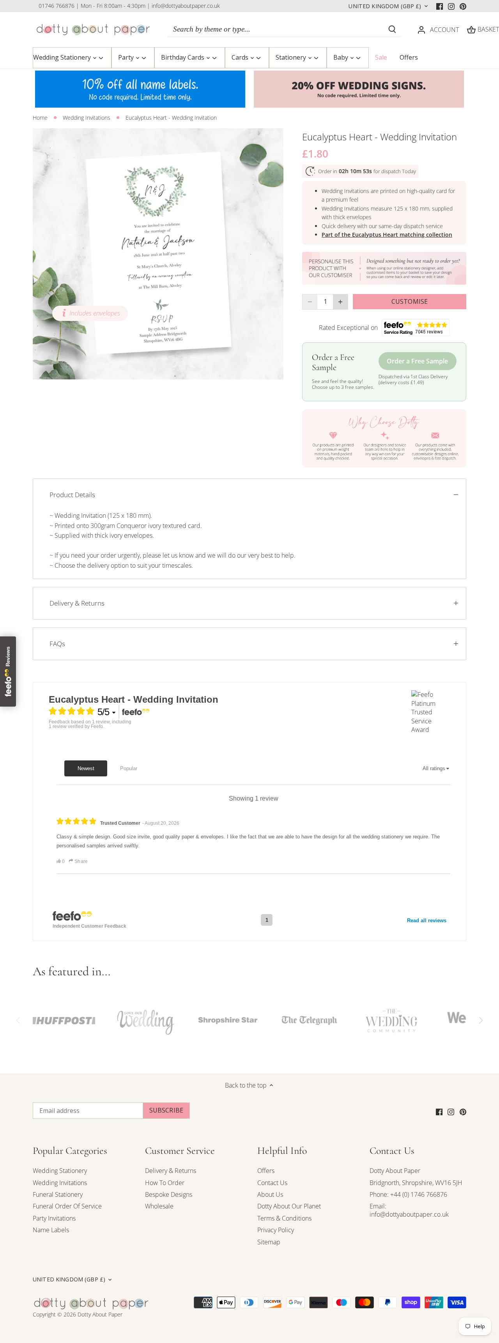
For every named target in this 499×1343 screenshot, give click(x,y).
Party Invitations (54, 1218)
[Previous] (18, 1020)
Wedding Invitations (60, 1182)
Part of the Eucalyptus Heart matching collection (387, 234)
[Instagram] (451, 6)
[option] (158, 253)
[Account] (421, 29)
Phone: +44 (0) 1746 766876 (408, 1194)
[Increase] (340, 301)
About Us (270, 1194)
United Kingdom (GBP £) (385, 6)
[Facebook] (439, 6)
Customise (409, 301)
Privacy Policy (275, 1230)
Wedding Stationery (60, 1170)
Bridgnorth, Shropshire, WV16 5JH (416, 1182)
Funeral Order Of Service (67, 1206)
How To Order (164, 1182)
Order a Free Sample (417, 361)
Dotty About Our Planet (289, 1206)
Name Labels (51, 1230)
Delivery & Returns (77, 603)
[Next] (480, 1020)
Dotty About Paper (395, 1170)
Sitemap (268, 1242)
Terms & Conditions (284, 1218)
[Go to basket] (471, 29)
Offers (265, 1170)
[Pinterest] (463, 6)
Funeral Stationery (58, 1194)
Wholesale (159, 1206)
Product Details (72, 494)
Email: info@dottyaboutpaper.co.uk (409, 1210)
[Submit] (392, 29)
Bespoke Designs (168, 1194)
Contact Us (272, 1182)
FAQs (57, 643)
